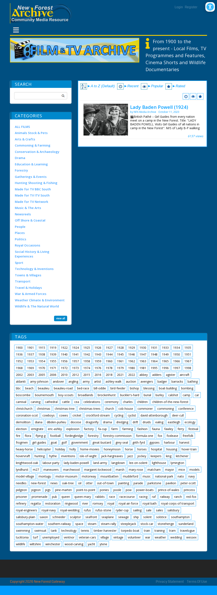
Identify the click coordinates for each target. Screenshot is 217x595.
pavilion (171, 483)
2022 (131, 375)
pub (54, 497)
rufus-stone (103, 510)
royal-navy (49, 510)
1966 (176, 361)
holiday (60, 449)
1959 (98, 361)
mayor (169, 470)
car (197, 395)
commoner (145, 409)
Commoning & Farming (32, 145)
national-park (164, 476)
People (20, 226)
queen (65, 497)
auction (131, 381)
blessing (148, 388)
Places (20, 233)
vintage (118, 537)
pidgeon (21, 490)
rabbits (100, 497)
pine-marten (63, 490)
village (104, 537)
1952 (19, 361)
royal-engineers (26, 510)
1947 (142, 354)
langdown (118, 463)
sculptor (75, 517)
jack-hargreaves (112, 456)
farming (127, 429)
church (109, 409)
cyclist (132, 415)
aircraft (184, 375)
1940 (64, 354)
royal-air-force (128, 503)
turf (35, 537)
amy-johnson (39, 381)
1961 (120, 361)
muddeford (130, 476)
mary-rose (136, 470)
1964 (154, 361)
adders (156, 375)
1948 (154, 354)
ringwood (71, 503)
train (147, 531)
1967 (187, 361)
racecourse (127, 497)
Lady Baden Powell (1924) (159, 107)
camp (186, 395)
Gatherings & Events (31, 176)
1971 (53, 368)
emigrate (37, 429)
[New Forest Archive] (42, 13)
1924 (75, 348)
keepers (156, 456)
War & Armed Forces (30, 294)
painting (123, 483)
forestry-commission (117, 436)
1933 (165, 348)
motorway (89, 476)
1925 (86, 348)
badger (162, 381)
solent (147, 517)
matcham (154, 470)
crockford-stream (98, 415)
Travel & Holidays (28, 287)
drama (107, 422)
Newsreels (23, 214)
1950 (176, 354)
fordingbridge (74, 436)
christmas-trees (89, 409)
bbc (18, 388)
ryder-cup (122, 510)
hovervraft (23, 456)
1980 (131, 368)
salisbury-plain (25, 517)
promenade (39, 497)
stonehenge (166, 524)
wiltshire (35, 544)
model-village (25, 476)
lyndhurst (22, 470)
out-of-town (105, 483)
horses (142, 449)
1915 (41, 348)
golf (64, 442)
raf (154, 497)
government (79, 442)
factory (89, 429)
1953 (30, 361)
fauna (156, 429)
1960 (109, 361)
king (168, 456)
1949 (165, 354)
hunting (40, 456)
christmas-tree (65, 409)
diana (38, 422)
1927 (109, 348)
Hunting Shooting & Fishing (36, 183)
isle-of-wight (88, 456)
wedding (176, 537)
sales (159, 510)
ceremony (111, 402)
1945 (120, 354)
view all (60, 318)
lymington (177, 463)
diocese (76, 422)
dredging (122, 422)
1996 (165, 368)
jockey (141, 456)
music (147, 476)
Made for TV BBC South (33, 189)
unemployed (50, 537)
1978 (109, 368)
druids (147, 422)
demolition (23, 422)
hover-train (189, 449)
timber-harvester (105, 531)
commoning (165, 409)
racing (143, 497)
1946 (131, 354)
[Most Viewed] (193, 96)
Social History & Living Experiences (32, 254)
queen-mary (82, 497)
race (112, 497)
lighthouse (159, 463)
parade (138, 483)
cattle (66, 402)
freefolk (188, 436)
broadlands (85, 395)
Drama (20, 158)
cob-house (125, 409)
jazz (130, 456)
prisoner (21, 497)
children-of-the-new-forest (170, 402)
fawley (168, 429)
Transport (23, 281)
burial (147, 395)
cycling (118, 415)
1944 (109, 354)
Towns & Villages (28, 275)
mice (181, 470)
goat (54, 442)
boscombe (23, 395)
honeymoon (112, 449)
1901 (30, 348)
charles (128, 402)
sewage (123, 517)
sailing (137, 510)
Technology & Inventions (34, 269)
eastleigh (174, 422)
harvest (184, 442)
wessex (191, 537)
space (79, 524)
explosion (72, 429)
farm (114, 429)
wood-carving (74, 544)
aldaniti (21, 381)
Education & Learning (31, 164)
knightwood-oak (27, 463)
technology (69, 531)
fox (160, 436)
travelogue (187, 531)
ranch (178, 497)
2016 (98, 375)
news (54, 483)
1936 (19, 354)
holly (73, 449)
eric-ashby (55, 429)
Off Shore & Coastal (30, 220)
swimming (23, 531)
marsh (120, 470)
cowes (63, 415)
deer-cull (178, 415)
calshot (173, 395)
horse (129, 449)
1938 (41, 354)
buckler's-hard (129, 395)
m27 (36, 470)
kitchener (182, 456)
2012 (75, 375)
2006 (53, 375)
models (194, 470)
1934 (176, 348)
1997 (176, 368)
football (55, 436)
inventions (68, 456)
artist (97, 381)
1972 (64, 368)
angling (73, 381)
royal (110, 503)
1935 (187, 348)
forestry (93, 436)
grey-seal (121, 442)
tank (54, 531)
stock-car (146, 524)
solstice (161, 517)
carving (35, 402)
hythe (53, 456)
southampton (180, 517)
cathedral (51, 402)
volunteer (134, 537)
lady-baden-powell (76, 463)
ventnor (69, 537)
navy (191, 476)
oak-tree (68, 483)
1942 (86, 354)
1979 (120, 368)
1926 (98, 348)
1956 (64, 361)
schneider (58, 517)
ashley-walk (113, 381)
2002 (19, 375)
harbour (169, 442)
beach (29, 388)
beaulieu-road (63, 388)
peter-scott (188, 483)
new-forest (38, 483)
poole (117, 490)
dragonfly (92, 422)
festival (193, 429)
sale (149, 510)
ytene (103, 544)
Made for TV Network (31, 201)
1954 (41, 361)
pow (129, 490)
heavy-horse (24, 449)
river (85, 503)
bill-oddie (100, 388)
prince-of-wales (168, 490)
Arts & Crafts (25, 139)
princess (189, 490)
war (147, 537)
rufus (87, 510)
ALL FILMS (22, 127)
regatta (36, 503)
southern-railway (59, 524)
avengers (146, 381)
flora (28, 436)
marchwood (71, 470)
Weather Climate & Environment (40, 300)
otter (89, 483)
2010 (64, 375)
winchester (52, 544)
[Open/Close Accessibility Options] (210, 7)
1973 (75, 368)
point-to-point (85, 490)
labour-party (51, 463)
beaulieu (43, 388)
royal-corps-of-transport (177, 503)
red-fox (191, 497)
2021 (120, 375)
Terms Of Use (197, 581)
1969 (30, 368)
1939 (53, 354)
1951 (187, 354)
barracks (177, 381)
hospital (156, 449)
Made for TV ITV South (32, 195)
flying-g (41, 436)
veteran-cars (87, 537)
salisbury (173, 510)
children (142, 402)
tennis (85, 531)
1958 (86, 361)
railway (165, 497)
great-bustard (101, 442)
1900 (19, 348)
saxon (44, 517)
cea (76, 402)
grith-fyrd (138, 442)
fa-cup (102, 429)
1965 (165, 361)
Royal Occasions (27, 245)
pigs (48, 490)
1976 (98, 368)
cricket (76, 415)
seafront (91, 517)
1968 (19, 368)
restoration (52, 503)
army (86, 381)
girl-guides (39, 442)
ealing (159, 422)
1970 (41, 368)
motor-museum (66, 476)
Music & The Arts (28, 208)
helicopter (44, 449)
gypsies (154, 442)
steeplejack (128, 524)
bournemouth (44, 395)
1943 (98, 354)
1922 (64, 348)
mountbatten (109, 476)
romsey (98, 503)
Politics (20, 239)
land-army (100, 463)
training (159, 531)
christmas (43, 409)
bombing (187, 388)
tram (172, 531)
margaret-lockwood (97, 470)
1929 (131, 348)
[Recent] (186, 96)
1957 (75, 361)
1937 (30, 354)
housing (171, 449)
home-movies (89, 449)
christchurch (24, 409)
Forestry (21, 170)
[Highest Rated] (200, 96)
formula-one (144, 436)
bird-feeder (117, 388)
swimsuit (40, 531)
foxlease (172, 436)
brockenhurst (107, 395)
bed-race (83, 388)
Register (191, 7)
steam (92, 524)
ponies (104, 490)
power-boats (145, 490)
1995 (154, 368)
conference (186, 409)
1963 (142, 361)
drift (135, 422)
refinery (21, 503)
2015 (86, 375)
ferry (181, 429)
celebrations (91, 402)
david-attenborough (154, 415)
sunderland (185, 524)
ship (136, 517)
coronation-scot (27, 415)
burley (160, 395)
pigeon (36, 490)
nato (181, 476)
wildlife (20, 544)
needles (21, 483)
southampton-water (29, 524)
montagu (45, 476)
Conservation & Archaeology (37, 151)
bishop (134, 388)
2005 (41, 375)
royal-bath (150, 503)
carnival (21, 402)
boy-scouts (66, 395)
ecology (190, 422)
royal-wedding (69, 510)
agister (170, 375)
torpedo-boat (130, 531)
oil (79, 483)
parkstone (154, 483)
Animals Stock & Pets (31, 133)
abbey (143, 375)
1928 (120, 348)
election (21, 429)
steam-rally (108, 524)
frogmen (22, 442)
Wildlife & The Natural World (37, 306)
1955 (53, 361)
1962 (131, 361)
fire (18, 436)
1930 (142, 348)
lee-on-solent (138, 463)
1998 (187, 368)
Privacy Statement (170, 581)
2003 (30, 375)
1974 (86, 368)
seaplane (108, 517)
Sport (19, 262)
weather (160, 537)
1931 (154, 348)
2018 (109, 375)
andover (58, 381)
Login (179, 7)
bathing (193, 381)
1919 (53, 348)
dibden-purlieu (56, 422)
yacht (91, 544)
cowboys (48, 415)
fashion (142, 429)
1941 (75, 354)
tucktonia (22, 537)
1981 (142, 368)
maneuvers (51, 470)
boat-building (168, 388)
